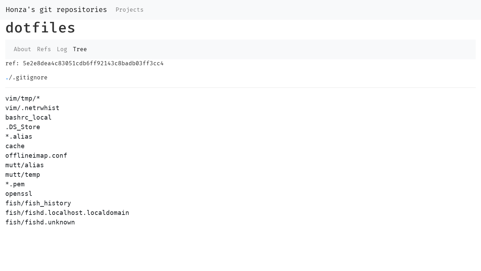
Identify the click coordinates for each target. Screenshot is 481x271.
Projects (129, 9)
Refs (44, 49)
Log (62, 49)
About (22, 49)
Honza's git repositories (56, 10)
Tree (80, 49)
